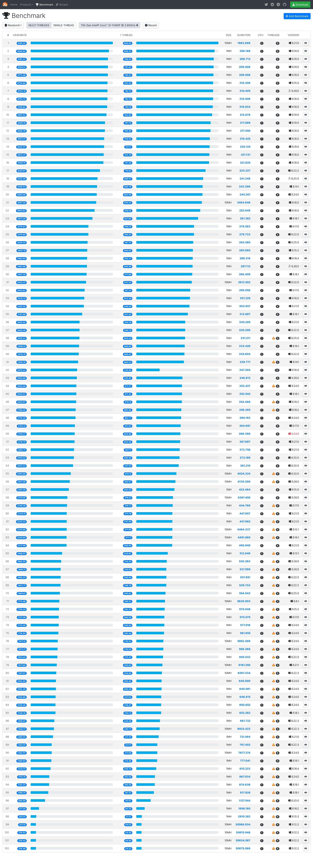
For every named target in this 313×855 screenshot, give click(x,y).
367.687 (244, 441)
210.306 (244, 82)
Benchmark (46, 4)
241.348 (245, 178)
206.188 (245, 51)
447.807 (244, 513)
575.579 (245, 617)
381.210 (245, 465)
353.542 (244, 393)
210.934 (244, 106)
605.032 (244, 657)
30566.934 (242, 824)
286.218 (245, 258)
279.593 (244, 226)
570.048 (244, 609)
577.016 (245, 625)
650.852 (244, 704)
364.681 (244, 425)
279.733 (244, 234)
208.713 (245, 59)
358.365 (244, 409)
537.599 (245, 569)
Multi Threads (39, 25)
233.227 (244, 170)
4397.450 (244, 497)
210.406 (244, 98)
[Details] (305, 42)
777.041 (245, 760)
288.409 (244, 274)
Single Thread (63, 25)
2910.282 (244, 816)
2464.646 (243, 202)
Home (13, 4)
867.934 (244, 776)
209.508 (244, 74)
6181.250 (244, 665)
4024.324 (243, 473)
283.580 (244, 242)
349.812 (244, 377)
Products (25, 4)
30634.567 (243, 840)
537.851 (245, 577)
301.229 (245, 298)
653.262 (244, 712)
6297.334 (244, 673)
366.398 (244, 433)
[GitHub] (285, 4)
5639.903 (243, 601)
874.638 (244, 784)
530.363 (244, 561)
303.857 (244, 306)
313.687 (244, 314)
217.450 (245, 130)
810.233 (244, 768)
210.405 (245, 90)
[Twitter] (266, 4)
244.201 (245, 194)
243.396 (244, 186)
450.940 (244, 545)
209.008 (244, 67)
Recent (152, 25)
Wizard (63, 4)
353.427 (244, 385)
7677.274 (244, 752)
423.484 (244, 489)
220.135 (245, 146)
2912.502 (244, 282)
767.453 (245, 744)
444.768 (244, 505)
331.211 (245, 338)
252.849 (244, 210)
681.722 (245, 720)
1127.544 (244, 800)
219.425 (245, 138)
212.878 (245, 114)
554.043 (244, 593)
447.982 (244, 521)
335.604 (244, 354)
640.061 (244, 688)
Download (301, 4)
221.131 (245, 154)
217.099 (245, 122)
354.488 (244, 401)
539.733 (244, 585)
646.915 (244, 696)
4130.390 (244, 481)
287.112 (245, 266)
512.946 (245, 553)
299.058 (244, 290)
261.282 (245, 218)
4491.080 (244, 537)
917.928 (245, 792)
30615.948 (243, 832)
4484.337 (243, 529)
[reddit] (272, 4)
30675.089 (243, 848)
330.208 (244, 330)
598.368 (244, 649)
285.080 (244, 250)
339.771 (245, 362)
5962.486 (243, 641)
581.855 (245, 633)
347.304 (244, 370)
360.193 (244, 417)
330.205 (244, 322)
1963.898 (244, 43)
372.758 (244, 449)
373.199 (245, 457)
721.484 (245, 736)
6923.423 (243, 728)
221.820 (245, 162)
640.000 (244, 681)
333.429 (244, 346)
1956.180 (244, 808)
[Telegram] (278, 4)
